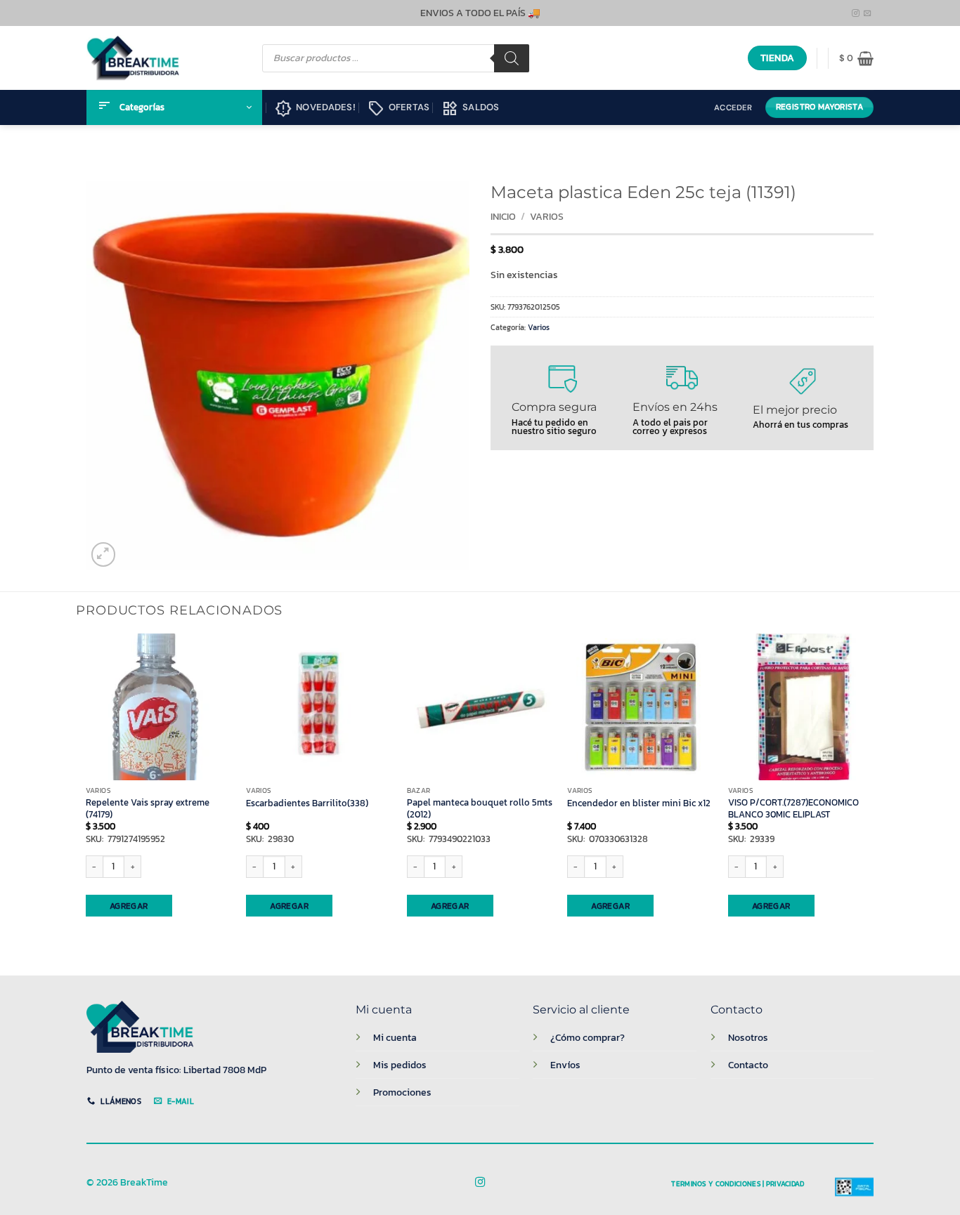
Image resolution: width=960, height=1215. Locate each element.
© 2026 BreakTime (127, 1182)
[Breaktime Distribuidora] (132, 58)
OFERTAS (399, 109)
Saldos (470, 109)
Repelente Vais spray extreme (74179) (147, 808)
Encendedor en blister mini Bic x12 (639, 803)
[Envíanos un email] (867, 13)
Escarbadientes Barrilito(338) (307, 803)
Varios (547, 216)
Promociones (402, 1092)
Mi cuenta (395, 1037)
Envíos (565, 1065)
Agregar (129, 906)
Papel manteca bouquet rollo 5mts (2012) (479, 808)
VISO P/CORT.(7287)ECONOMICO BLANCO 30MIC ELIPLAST (793, 808)
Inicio (503, 216)
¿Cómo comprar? (587, 1037)
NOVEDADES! (315, 109)
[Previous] (86, 792)
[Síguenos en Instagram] (856, 13)
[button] (856, 58)
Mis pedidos (400, 1065)
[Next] (873, 792)
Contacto (748, 1065)
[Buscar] (511, 58)
